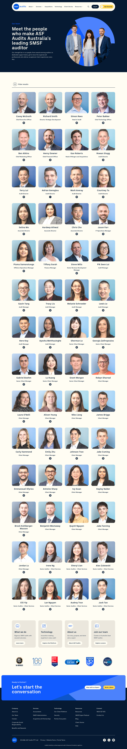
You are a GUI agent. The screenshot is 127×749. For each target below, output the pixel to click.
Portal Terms (61, 740)
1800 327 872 (101, 712)
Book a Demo (109, 687)
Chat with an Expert (92, 687)
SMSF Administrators (40, 715)
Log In (95, 6)
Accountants (37, 712)
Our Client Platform (60, 712)
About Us (15, 712)
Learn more (19, 643)
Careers (14, 719)
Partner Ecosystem (60, 719)
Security (56, 715)
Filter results (23, 84)
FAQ (76, 726)
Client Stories (79, 722)
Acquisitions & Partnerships (42, 719)
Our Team (15, 715)
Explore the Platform (49, 643)
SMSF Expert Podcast (82, 715)
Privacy (42, 740)
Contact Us (100, 715)
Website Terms (51, 740)
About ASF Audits (75, 643)
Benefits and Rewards (19, 728)
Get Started (108, 6)
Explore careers (101, 643)
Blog (76, 719)
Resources (78, 712)
